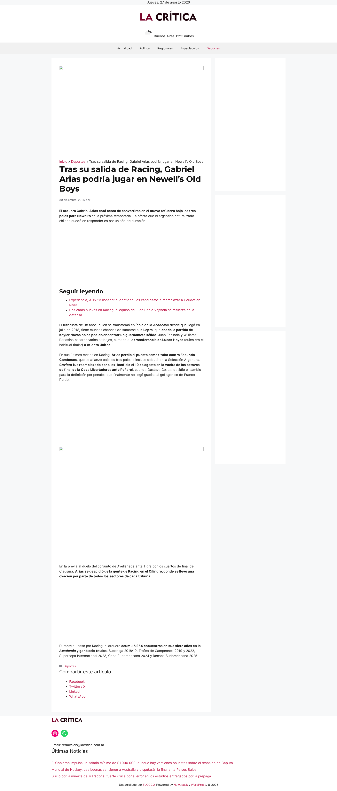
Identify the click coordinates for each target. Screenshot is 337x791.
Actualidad (124, 48)
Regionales (165, 48)
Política (144, 48)
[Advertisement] (131, 255)
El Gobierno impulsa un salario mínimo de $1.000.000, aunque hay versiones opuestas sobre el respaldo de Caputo (142, 763)
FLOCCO (149, 785)
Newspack (181, 785)
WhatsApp (77, 696)
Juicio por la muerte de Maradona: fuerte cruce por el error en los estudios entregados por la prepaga (131, 776)
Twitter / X (77, 686)
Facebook (77, 682)
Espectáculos (190, 48)
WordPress (198, 785)
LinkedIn (75, 691)
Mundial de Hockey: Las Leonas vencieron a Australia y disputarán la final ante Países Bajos (123, 769)
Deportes (213, 48)
